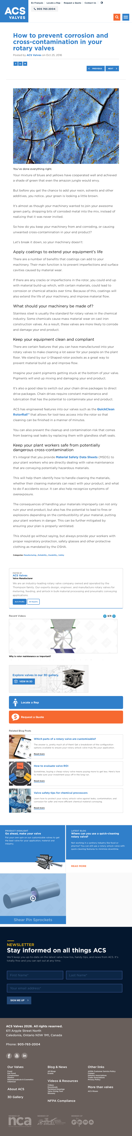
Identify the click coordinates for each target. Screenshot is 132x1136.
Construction (13, 1075)
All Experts (33, 602)
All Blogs (52, 1071)
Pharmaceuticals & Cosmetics (20, 1079)
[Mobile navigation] (125, 17)
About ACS (15, 1089)
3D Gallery (15, 1097)
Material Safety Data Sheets (77, 457)
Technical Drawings (56, 1089)
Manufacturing (30, 555)
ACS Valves (34, 55)
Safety (61, 555)
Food (9, 1071)
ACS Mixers (93, 1091)
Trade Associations (96, 1077)
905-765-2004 (29, 1044)
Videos (51, 1085)
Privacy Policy (94, 1079)
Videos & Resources (63, 1081)
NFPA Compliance (61, 1101)
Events (50, 1073)
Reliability (42, 555)
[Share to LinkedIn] (20, 64)
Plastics (10, 1077)
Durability (52, 555)
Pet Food (11, 1073)
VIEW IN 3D (25, 681)
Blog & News (57, 1067)
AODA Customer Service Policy (102, 1071)
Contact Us (90, 3)
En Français (37, 3)
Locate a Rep (53, 3)
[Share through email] (25, 63)
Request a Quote (72, 3)
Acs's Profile (19, 602)
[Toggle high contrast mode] (102, 2)
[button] (105, 616)
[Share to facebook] (16, 64)
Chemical (11, 1082)
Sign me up (17, 1000)
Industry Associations (97, 1075)
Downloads (53, 1087)
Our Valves (15, 1067)
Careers (91, 1073)
